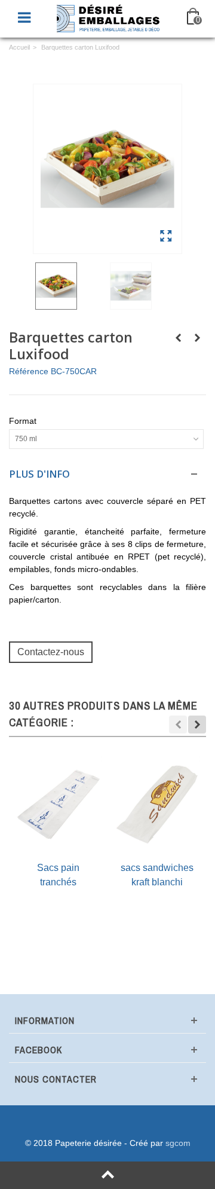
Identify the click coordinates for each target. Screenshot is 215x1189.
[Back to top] (107, 1175)
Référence (28, 371)
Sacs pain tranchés (58, 874)
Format (24, 421)
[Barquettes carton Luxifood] (107, 168)
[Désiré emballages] (108, 17)
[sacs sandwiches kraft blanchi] (156, 804)
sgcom (178, 1143)
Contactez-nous (50, 651)
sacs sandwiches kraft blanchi (157, 874)
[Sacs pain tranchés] (58, 804)
